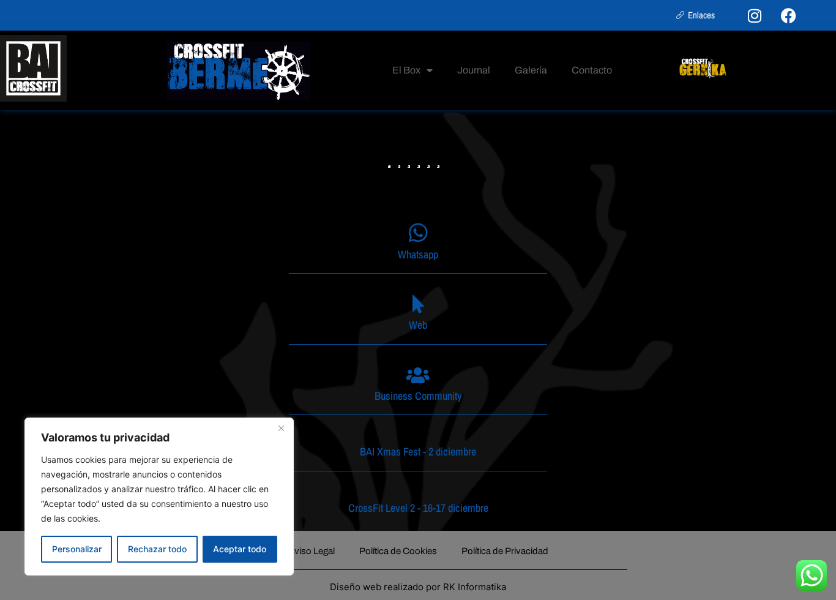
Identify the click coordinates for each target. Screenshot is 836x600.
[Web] (418, 304)
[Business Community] (418, 375)
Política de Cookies (398, 551)
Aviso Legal (311, 551)
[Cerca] (281, 428)
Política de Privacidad (504, 551)
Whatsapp (418, 254)
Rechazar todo (157, 549)
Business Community (418, 395)
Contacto (592, 70)
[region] (159, 497)
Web (418, 324)
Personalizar (77, 549)
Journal (473, 70)
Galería (531, 70)
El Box (406, 70)
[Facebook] (788, 15)
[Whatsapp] (418, 232)
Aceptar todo (239, 549)
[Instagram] (754, 15)
